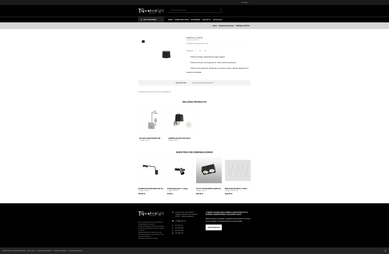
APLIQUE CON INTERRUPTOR (149, 138)
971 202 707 (179, 233)
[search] (221, 10)
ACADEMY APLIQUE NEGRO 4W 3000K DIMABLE (151, 189)
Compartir (195, 51)
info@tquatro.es (180, 221)
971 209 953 (179, 230)
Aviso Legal (31, 250)
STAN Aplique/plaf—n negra (177, 189)
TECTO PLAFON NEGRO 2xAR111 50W (209, 189)
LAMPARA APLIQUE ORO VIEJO (179, 138)
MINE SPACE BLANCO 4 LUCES (236, 189)
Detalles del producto (203, 83)
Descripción (181, 83)
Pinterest (205, 51)
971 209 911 (179, 225)
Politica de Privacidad (44, 250)
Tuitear (200, 51)
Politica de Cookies (60, 250)
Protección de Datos (75, 250)
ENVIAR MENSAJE (214, 227)
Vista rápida (162, 109)
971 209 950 (179, 228)
